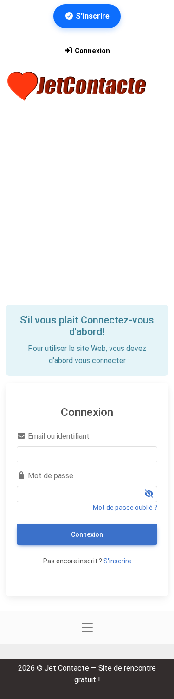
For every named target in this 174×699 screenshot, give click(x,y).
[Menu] (19, 111)
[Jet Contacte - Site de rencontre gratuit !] (78, 86)
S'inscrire (92, 16)
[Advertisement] (87, 213)
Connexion (91, 50)
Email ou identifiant (58, 436)
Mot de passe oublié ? (125, 507)
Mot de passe (49, 475)
